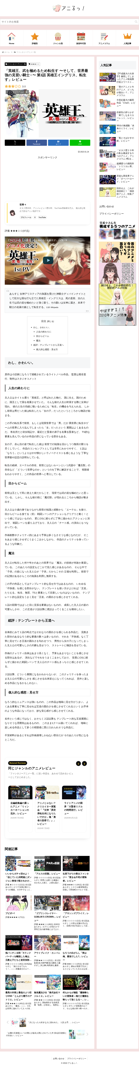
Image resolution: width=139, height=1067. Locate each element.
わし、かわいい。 (42, 327)
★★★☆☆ (35, 64)
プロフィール (26, 217)
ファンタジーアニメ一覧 (17, 64)
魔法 (38, 340)
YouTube (42, 217)
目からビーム (42, 336)
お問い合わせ (106, 206)
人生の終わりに (43, 331)
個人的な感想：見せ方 (47, 349)
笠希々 (23, 204)
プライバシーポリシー (111, 213)
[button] (136, 21)
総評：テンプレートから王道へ (48, 345)
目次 (43, 321)
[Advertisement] (47, 179)
